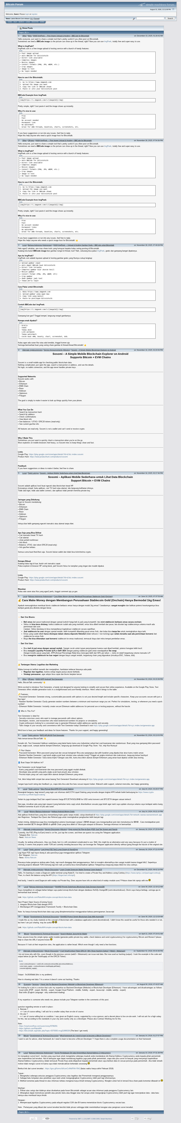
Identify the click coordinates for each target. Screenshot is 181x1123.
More (42, 22)
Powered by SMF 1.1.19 (77, 1119)
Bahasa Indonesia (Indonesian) (40, 245)
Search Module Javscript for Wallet (73, 934)
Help (15, 22)
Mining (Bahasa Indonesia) (40, 811)
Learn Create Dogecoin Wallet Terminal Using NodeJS (81, 870)
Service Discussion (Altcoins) (56, 829)
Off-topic (31, 140)
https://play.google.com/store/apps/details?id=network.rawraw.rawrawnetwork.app (128, 815)
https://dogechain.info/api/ (63, 875)
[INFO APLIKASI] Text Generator (52, 735)
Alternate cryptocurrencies (32, 350)
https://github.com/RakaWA (30, 1028)
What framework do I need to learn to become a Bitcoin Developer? (85, 1036)
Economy (27, 984)
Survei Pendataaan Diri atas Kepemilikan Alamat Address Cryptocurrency (83, 1053)
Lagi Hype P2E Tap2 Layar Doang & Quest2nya (59, 849)
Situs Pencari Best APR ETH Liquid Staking (57, 789)
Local (24, 245)
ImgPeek (107, 41)
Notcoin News (30, 837)
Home (10, 22)
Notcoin (34, 835)
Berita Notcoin (30, 857)
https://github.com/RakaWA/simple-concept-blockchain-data (47, 897)
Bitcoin (26, 917)
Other (24, 36)
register (34, 14)
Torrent (36, 18)
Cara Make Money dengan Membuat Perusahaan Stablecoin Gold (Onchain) (83, 596)
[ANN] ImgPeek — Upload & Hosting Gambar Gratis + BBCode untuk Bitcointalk (83, 245)
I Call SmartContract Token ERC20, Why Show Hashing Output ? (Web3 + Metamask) (92, 951)
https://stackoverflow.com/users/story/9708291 (38, 1026)
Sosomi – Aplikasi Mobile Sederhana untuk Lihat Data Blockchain (65, 473)
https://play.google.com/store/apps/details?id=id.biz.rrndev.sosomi (56, 454)
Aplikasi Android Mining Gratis (63, 811)
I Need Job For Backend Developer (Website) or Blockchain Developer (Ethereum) (71, 984)
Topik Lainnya (33, 473)
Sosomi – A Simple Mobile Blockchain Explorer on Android (93, 350)
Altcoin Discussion (52, 870)
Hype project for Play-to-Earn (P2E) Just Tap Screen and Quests (92, 829)
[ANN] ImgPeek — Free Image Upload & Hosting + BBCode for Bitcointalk (61, 36)
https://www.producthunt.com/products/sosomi (49, 457)
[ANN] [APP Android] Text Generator (49, 679)
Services (35, 984)
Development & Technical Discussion (44, 917)
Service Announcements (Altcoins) (57, 350)
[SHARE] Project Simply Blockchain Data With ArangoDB (82, 917)
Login (28, 22)
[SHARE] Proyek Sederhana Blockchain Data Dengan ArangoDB (79, 887)
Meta (30, 36)
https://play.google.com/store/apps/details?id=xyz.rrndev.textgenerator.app (123, 725)
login (27, 14)
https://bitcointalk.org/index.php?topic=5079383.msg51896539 (44, 1031)
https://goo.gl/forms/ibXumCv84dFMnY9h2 (62, 1068)
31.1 (31, 18)
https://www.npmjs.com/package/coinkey (143, 873)
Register (35, 22)
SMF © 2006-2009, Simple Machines (99, 1119)
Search (21, 22)
